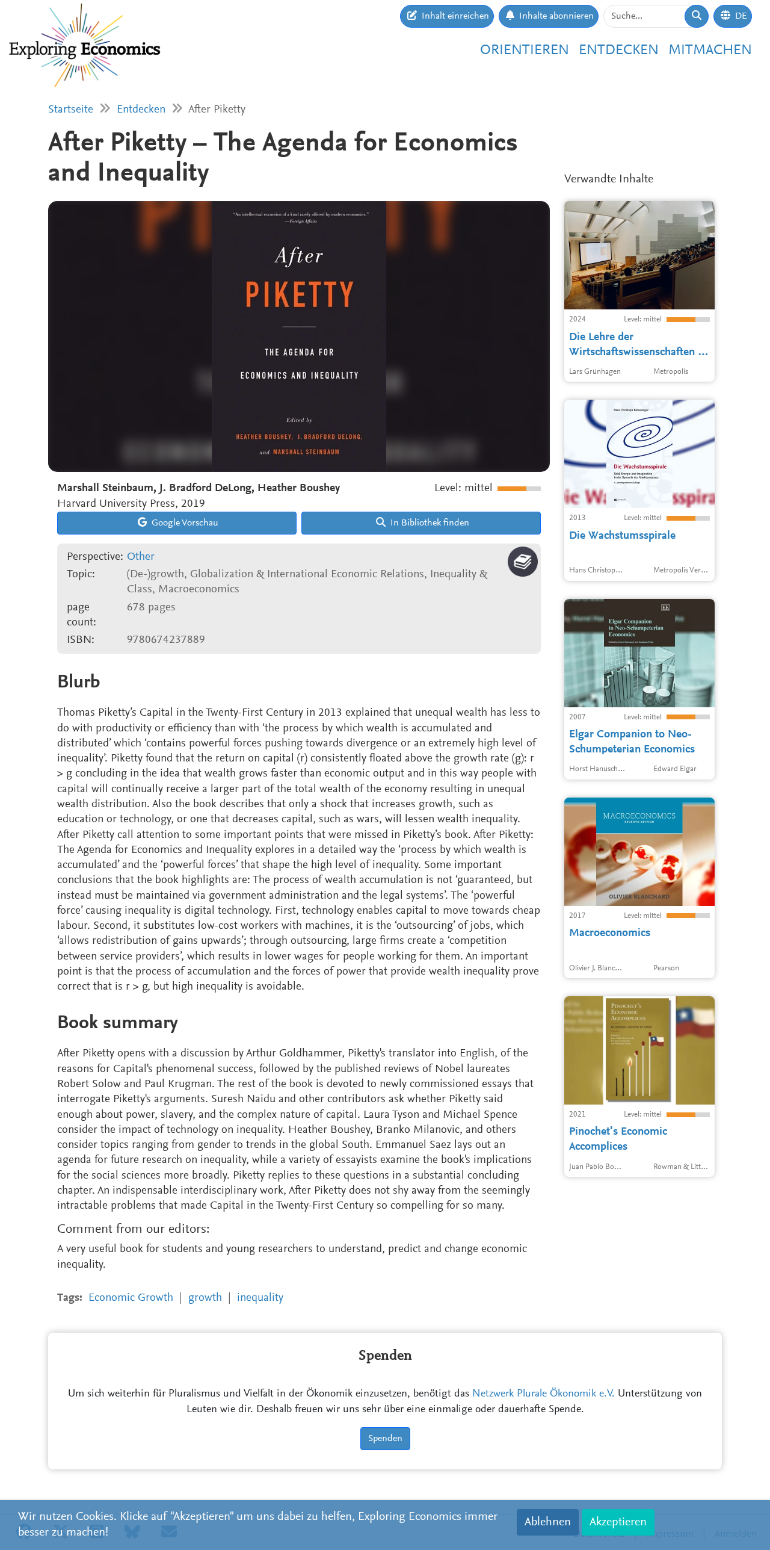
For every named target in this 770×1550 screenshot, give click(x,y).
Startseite (70, 110)
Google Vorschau (183, 523)
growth (205, 1298)
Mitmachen (710, 50)
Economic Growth (130, 1298)
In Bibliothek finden (428, 523)
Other (141, 557)
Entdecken (619, 50)
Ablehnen (548, 1522)
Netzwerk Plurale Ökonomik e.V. (543, 1394)
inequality (260, 1298)
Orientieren (524, 50)
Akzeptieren (618, 1522)
